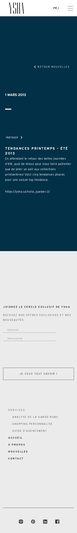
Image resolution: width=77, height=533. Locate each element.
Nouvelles (18, 451)
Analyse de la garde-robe (35, 416)
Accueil (15, 437)
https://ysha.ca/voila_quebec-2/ (27, 191)
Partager (12, 137)
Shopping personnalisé (32, 423)
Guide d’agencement (29, 430)
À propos (16, 444)
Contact (16, 458)
